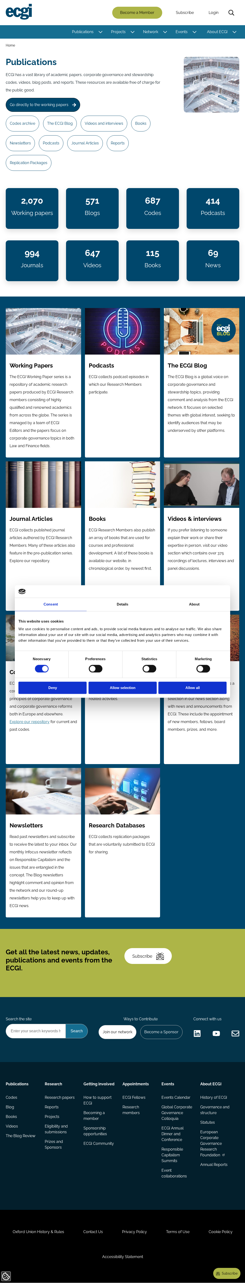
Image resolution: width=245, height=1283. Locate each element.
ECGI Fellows (133, 1097)
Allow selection (122, 688)
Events (182, 32)
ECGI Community (99, 1143)
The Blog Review (20, 1136)
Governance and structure (214, 1110)
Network (150, 32)
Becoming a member (94, 1116)
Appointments (135, 1084)
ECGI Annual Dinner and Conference (172, 1134)
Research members (131, 1110)
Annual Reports (214, 1164)
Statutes (207, 1122)
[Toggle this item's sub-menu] (100, 32)
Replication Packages (28, 162)
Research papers (60, 1097)
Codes (11, 1097)
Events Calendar (175, 1097)
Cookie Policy (221, 1232)
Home (10, 45)
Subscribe (185, 12)
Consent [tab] (51, 604)
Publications (83, 32)
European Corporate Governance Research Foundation (211, 1143)
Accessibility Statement (122, 1256)
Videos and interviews (104, 123)
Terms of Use (177, 1232)
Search (231, 13)
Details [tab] (122, 604)
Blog (10, 1107)
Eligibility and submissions (56, 1129)
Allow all (192, 688)
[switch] (95, 668)
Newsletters (20, 143)
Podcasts (51, 143)
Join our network (117, 1032)
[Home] (19, 12)
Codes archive (22, 123)
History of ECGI (213, 1097)
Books (140, 123)
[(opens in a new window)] (197, 1033)
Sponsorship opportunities (95, 1131)
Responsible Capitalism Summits (172, 1155)
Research (53, 1084)
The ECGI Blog (60, 123)
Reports (118, 143)
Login (213, 12)
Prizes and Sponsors (54, 1144)
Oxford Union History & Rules (38, 1232)
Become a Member (137, 12)
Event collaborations (174, 1173)
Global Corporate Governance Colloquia (176, 1113)
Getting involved (99, 1084)
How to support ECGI (97, 1100)
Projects (118, 32)
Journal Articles (85, 143)
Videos (12, 1126)
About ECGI (217, 32)
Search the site (19, 1019)
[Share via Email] (235, 1033)
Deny (52, 688)
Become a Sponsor (161, 1032)
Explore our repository (30, 721)
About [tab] (194, 604)
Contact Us (93, 1232)
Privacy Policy (134, 1232)
